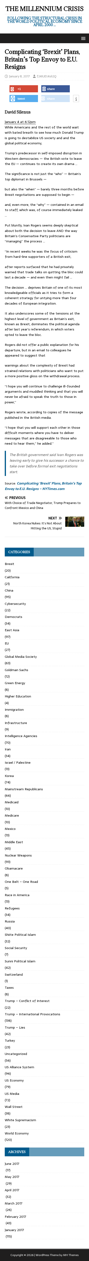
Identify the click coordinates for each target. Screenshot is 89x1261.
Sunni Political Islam (20, 961)
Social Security (16, 947)
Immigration (14, 709)
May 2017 (12, 1176)
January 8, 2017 (19, 76)
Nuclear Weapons (18, 855)
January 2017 (14, 1230)
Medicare (12, 815)
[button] (82, 38)
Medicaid (12, 802)
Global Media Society (21, 656)
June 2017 (12, 1163)
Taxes (9, 987)
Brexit (9, 563)
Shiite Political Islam (20, 934)
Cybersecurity (15, 603)
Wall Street (14, 1106)
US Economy (14, 1080)
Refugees (12, 908)
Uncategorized (16, 1053)
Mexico (10, 828)
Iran (8, 749)
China (9, 590)
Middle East (14, 842)
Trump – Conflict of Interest (27, 1000)
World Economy (17, 1133)
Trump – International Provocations (32, 1014)
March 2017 (13, 1203)
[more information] (76, 98)
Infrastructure (16, 722)
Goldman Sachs (16, 670)
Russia (10, 921)
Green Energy (15, 683)
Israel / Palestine (18, 762)
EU (7, 643)
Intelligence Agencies (21, 736)
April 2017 (12, 1190)
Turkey (10, 1040)
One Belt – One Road (21, 881)
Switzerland (14, 974)
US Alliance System (19, 1067)
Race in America (17, 895)
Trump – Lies (15, 1027)
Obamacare (14, 868)
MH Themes (71, 1255)
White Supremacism (20, 1120)
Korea (9, 775)
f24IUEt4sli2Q (46, 76)
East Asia (12, 630)
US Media (12, 1093)
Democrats (13, 616)
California (12, 577)
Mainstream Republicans (24, 789)
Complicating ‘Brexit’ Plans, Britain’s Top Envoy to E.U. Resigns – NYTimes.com (43, 486)
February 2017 (15, 1216)
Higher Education (18, 696)
